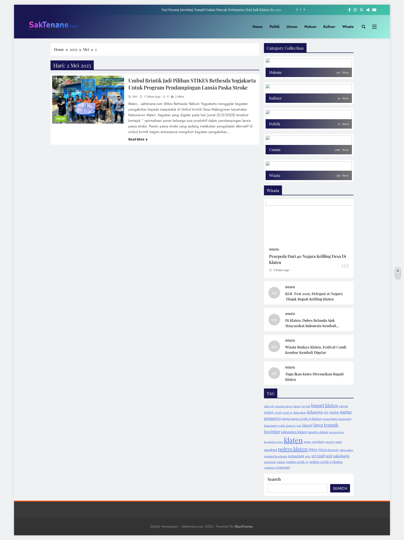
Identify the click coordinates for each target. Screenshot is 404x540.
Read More (136, 139)
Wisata (348, 26)
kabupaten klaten (294, 431)
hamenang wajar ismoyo (280, 425)
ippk (298, 425)
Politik (275, 26)
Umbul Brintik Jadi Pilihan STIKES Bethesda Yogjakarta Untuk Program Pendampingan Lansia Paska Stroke (192, 84)
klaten (293, 439)
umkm (281, 462)
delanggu (315, 411)
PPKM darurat (328, 450)
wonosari (283, 467)
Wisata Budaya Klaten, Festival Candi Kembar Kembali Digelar (315, 349)
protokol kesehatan (275, 456)
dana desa (299, 412)
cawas (343, 406)
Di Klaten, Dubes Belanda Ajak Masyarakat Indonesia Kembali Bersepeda (310, 325)
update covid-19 (297, 462)
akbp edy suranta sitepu (278, 406)
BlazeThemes (244, 526)
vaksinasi (269, 467)
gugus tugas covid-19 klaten (301, 418)
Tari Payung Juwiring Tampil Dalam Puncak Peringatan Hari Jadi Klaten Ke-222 (221, 9)
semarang (296, 455)
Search (274, 479)
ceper (268, 411)
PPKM (312, 449)
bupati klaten (324, 405)
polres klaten (292, 449)
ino (135, 96)
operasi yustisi (333, 442)
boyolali (306, 406)
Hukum (310, 26)
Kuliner (329, 26)
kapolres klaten (318, 432)
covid (277, 412)
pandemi (270, 449)
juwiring (272, 431)
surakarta (270, 462)
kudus (307, 442)
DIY (326, 412)
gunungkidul (330, 419)
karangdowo (336, 432)
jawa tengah (326, 425)
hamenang (345, 419)
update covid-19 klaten (326, 461)
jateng (307, 425)
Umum (292, 26)
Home (257, 26)
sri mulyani (321, 455)
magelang (318, 442)
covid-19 (287, 412)
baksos (297, 406)
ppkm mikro (346, 450)
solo (307, 456)
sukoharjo (341, 455)
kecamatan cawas (273, 442)
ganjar (334, 412)
